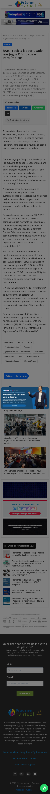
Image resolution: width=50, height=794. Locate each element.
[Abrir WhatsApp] (44, 788)
